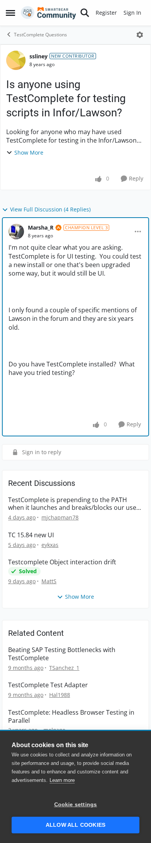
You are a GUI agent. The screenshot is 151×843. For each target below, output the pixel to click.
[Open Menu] (139, 34)
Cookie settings (75, 804)
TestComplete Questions (40, 34)
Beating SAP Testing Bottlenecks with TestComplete (61, 654)
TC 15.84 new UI (31, 535)
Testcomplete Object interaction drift (62, 562)
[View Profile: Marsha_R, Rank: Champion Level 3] (16, 231)
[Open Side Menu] (10, 13)
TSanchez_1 (64, 667)
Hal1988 (59, 694)
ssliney (38, 56)
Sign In (132, 12)
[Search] (84, 12)
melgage (54, 730)
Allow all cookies (75, 825)
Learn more (62, 780)
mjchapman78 (60, 517)
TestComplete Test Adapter (48, 685)
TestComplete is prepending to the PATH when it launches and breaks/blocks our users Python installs (75, 504)
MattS (49, 581)
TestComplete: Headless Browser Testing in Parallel (71, 716)
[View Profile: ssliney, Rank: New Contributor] (16, 60)
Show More (28, 152)
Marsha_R (40, 227)
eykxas (49, 544)
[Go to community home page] (48, 12)
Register (106, 12)
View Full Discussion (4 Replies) (50, 209)
